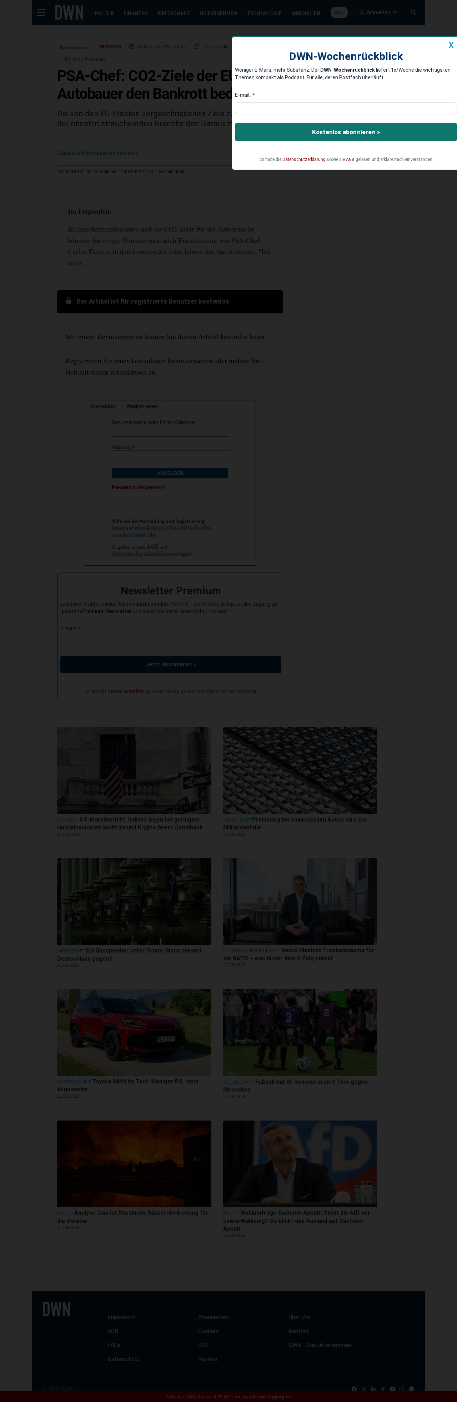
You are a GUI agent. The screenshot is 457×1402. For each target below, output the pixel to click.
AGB (350, 159)
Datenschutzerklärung (304, 159)
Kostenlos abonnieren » (346, 132)
